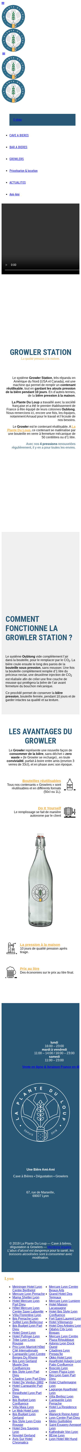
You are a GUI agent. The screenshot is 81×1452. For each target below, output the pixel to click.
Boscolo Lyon (58, 1368)
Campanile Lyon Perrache (60, 1401)
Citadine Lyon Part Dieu (29, 1378)
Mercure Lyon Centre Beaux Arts (63, 1288)
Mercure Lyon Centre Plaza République (63, 1338)
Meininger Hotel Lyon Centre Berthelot (27, 1288)
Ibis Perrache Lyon (25, 1318)
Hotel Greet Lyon (24, 1332)
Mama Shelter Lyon (25, 1297)
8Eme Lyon (57, 1435)
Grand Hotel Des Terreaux (60, 1295)
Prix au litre (29, 969)
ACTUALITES (17, 182)
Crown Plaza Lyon (62, 1371)
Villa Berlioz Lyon (61, 1396)
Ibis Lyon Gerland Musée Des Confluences (24, 1364)
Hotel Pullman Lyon (26, 1336)
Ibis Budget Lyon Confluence (24, 1401)
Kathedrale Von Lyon (63, 1432)
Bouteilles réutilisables (41, 781)
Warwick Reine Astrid (64, 1414)
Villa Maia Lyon (23, 1407)
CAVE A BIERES (19, 135)
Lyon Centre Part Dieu (64, 1417)
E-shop (17, 120)
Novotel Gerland (23, 1435)
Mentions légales (59, 1247)
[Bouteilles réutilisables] (69, 784)
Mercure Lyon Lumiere (64, 1301)
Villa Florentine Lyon (26, 1315)
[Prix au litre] (11, 972)
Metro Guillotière (60, 1421)
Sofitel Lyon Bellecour (27, 1322)
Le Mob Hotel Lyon (25, 1410)
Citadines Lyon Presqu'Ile (59, 1352)
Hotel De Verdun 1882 (27, 1382)
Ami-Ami (14, 194)
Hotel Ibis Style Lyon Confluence (63, 1313)
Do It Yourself (49, 808)
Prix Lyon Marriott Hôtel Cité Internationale (28, 1348)
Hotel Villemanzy (61, 1322)
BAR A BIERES (18, 147)
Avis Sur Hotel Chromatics (22, 1440)
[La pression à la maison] (11, 948)
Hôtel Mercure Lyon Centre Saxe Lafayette (27, 1309)
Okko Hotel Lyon (60, 1357)
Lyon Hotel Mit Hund (63, 1439)
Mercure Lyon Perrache (28, 1293)
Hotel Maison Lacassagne (58, 1306)
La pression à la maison (40, 945)
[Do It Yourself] (69, 812)
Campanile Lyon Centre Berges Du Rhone (28, 1355)
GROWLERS (16, 159)
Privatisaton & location (23, 171)
